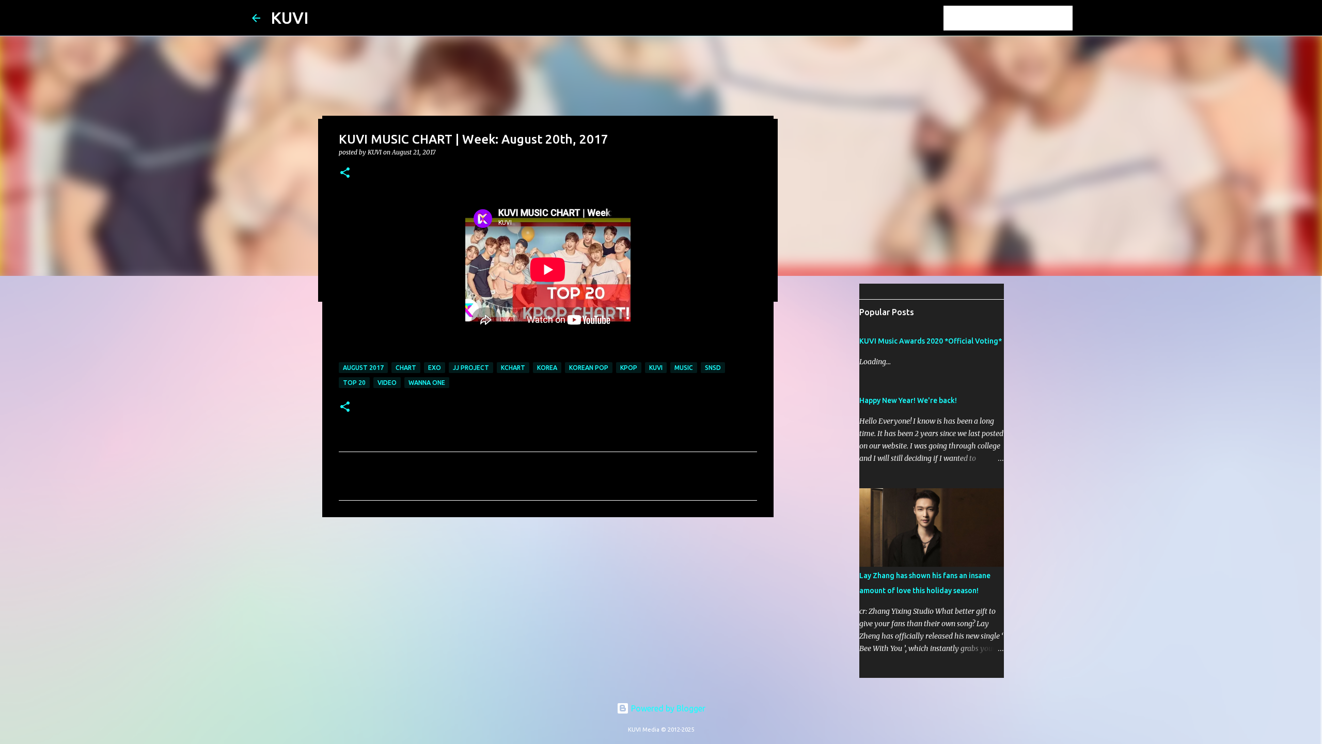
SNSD (713, 367)
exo (434, 367)
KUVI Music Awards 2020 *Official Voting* (930, 341)
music (683, 367)
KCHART (513, 367)
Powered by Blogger (667, 708)
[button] (345, 173)
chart (406, 367)
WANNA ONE (426, 382)
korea (547, 367)
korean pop (588, 367)
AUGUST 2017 (363, 367)
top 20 (354, 382)
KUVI (290, 17)
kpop (628, 367)
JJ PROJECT (471, 367)
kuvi (656, 367)
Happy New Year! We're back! (908, 400)
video (387, 382)
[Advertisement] (548, 605)
